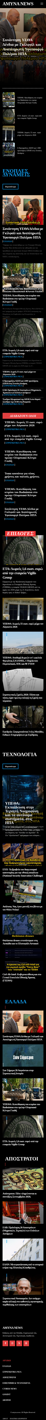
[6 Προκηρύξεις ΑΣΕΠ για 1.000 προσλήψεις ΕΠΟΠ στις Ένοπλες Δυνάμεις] (9, 150)
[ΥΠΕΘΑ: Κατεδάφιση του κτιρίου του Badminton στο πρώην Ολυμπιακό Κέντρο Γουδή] (9, 99)
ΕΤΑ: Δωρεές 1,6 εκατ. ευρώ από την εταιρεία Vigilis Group (20, 352)
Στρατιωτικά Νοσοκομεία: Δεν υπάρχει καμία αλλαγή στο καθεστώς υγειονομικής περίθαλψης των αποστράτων (23, 1301)
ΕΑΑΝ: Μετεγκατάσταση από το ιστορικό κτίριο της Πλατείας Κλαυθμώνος (23, 1266)
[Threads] (26, 1343)
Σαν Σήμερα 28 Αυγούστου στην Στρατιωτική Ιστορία (18, 1072)
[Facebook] (5, 1343)
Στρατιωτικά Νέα (12, 357)
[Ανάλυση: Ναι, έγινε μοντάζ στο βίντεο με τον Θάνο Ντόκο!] (23, 891)
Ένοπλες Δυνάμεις (16, 172)
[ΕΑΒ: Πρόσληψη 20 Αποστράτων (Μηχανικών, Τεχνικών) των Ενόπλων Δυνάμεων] (23, 1212)
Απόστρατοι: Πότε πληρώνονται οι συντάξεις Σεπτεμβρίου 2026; (19, 1195)
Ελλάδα (7, 241)
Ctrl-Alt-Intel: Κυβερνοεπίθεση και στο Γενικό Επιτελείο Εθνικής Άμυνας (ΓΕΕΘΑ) (22, 977)
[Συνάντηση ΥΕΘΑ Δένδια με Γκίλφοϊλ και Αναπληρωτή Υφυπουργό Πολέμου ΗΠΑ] (23, 210)
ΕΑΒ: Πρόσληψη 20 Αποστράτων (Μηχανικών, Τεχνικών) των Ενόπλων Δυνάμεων (22, 391)
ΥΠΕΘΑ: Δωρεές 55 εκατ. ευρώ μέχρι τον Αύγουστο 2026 (23, 424)
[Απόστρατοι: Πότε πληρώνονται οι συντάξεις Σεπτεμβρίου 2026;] (23, 1179)
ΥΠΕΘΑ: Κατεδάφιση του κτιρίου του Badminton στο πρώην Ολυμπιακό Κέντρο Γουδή (29, 100)
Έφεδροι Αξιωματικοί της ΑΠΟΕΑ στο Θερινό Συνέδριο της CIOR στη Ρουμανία (21, 400)
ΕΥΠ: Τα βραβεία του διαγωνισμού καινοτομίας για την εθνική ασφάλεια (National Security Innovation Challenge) (23, 872)
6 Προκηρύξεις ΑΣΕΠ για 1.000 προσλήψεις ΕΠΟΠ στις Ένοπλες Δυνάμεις (29, 150)
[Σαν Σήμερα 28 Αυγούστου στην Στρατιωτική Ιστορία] (23, 1055)
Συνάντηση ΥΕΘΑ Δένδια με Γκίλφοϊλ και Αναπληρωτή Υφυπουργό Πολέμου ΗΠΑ (23, 233)
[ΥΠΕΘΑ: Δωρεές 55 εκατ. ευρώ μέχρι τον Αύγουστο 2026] (9, 133)
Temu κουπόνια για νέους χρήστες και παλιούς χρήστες (22, 475)
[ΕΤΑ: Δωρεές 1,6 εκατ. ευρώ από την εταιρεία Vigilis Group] (9, 116)
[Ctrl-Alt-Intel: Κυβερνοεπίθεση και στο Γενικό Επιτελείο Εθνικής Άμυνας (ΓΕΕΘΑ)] (23, 959)
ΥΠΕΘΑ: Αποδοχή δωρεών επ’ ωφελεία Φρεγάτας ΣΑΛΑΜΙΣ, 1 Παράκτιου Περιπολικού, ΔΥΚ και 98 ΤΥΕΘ (22, 660)
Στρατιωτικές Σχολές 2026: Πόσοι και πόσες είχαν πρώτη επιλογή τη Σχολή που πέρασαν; (22, 697)
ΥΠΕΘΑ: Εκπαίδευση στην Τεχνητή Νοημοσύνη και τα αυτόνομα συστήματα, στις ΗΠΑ (21, 813)
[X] (19, 1343)
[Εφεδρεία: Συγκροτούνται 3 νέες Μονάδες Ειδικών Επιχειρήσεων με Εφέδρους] (23, 717)
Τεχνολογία (20, 754)
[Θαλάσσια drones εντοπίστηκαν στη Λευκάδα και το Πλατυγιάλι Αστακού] (23, 925)
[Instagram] (12, 1343)
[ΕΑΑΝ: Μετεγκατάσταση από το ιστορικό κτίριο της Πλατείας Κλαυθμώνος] (23, 1249)
